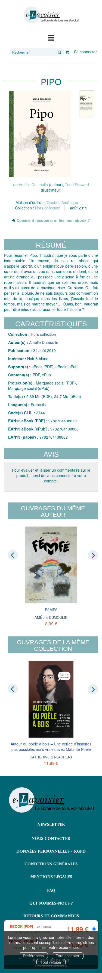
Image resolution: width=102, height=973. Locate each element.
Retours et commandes (51, 916)
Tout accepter (67, 955)
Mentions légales (51, 877)
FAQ (51, 891)
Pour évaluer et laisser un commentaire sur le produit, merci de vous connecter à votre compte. (51, 475)
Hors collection (47, 208)
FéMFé (51, 609)
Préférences (33, 955)
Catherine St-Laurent (51, 757)
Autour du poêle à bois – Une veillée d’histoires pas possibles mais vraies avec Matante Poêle (51, 746)
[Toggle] (51, 37)
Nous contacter (51, 839)
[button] (39, 134)
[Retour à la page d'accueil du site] (51, 15)
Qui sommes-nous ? (51, 903)
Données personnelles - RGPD (51, 851)
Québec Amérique (62, 202)
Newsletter (51, 825)
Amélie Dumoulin (33, 184)
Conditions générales (51, 864)
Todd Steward (77, 184)
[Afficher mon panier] (67, 51)
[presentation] (13, 555)
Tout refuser (51, 962)
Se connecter (85, 51)
